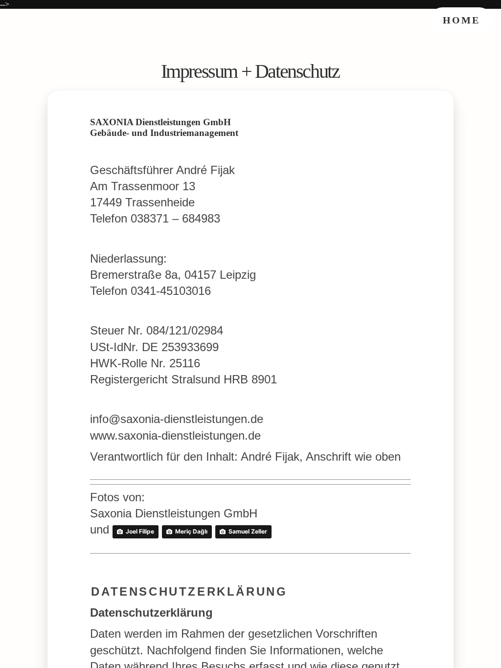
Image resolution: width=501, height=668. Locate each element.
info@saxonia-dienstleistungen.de (176, 418)
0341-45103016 (171, 290)
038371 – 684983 (175, 218)
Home (461, 20)
